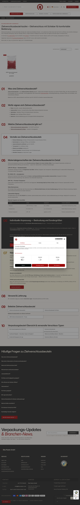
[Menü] (78, 491)
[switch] (76, 498)
